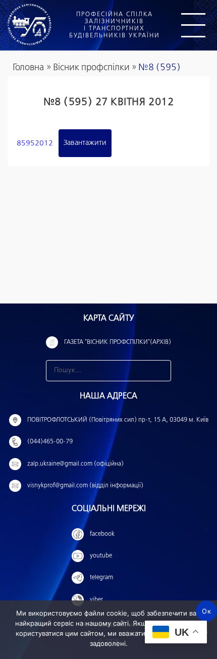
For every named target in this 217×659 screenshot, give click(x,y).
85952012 (35, 142)
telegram (101, 578)
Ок (206, 611)
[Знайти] (160, 370)
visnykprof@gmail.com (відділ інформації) (85, 486)
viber (96, 600)
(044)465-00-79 (50, 442)
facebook (102, 534)
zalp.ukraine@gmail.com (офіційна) (75, 464)
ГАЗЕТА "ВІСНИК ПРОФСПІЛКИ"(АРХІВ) (117, 342)
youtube (101, 556)
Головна (28, 67)
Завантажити (85, 142)
